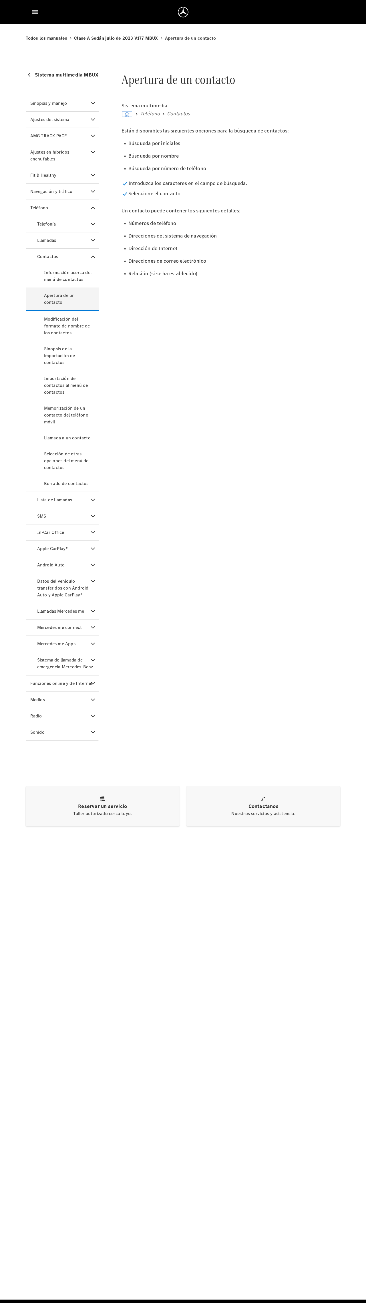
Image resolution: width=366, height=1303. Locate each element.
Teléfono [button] (39, 208)
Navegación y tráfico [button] (51, 191)
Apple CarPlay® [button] (52, 549)
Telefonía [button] (46, 224)
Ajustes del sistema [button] (49, 119)
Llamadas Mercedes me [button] (60, 611)
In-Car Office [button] (50, 532)
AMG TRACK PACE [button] (48, 136)
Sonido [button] (37, 732)
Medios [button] (37, 700)
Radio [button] (36, 716)
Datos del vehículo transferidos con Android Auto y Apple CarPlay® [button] (63, 588)
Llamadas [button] (46, 240)
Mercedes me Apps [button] (56, 644)
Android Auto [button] (51, 565)
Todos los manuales (46, 38)
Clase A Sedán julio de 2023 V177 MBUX (116, 38)
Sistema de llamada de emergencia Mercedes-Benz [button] (65, 663)
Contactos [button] (47, 257)
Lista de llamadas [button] (54, 500)
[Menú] (35, 12)
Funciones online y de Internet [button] (61, 683)
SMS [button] (41, 516)
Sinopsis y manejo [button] (48, 103)
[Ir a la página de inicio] (183, 12)
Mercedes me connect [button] (59, 627)
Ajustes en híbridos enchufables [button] (49, 155)
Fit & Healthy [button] (43, 175)
